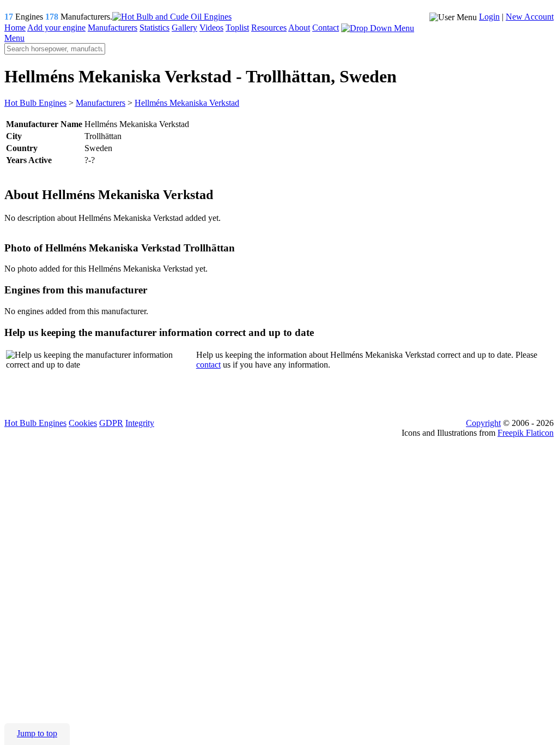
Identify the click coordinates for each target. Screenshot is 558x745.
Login (489, 16)
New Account (530, 16)
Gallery (184, 27)
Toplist (237, 27)
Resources (269, 27)
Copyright (483, 423)
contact (208, 364)
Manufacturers (112, 27)
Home (15, 27)
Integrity (139, 423)
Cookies (83, 423)
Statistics (154, 27)
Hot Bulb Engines (35, 423)
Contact (325, 27)
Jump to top (37, 733)
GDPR (111, 423)
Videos (211, 27)
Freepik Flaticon (526, 432)
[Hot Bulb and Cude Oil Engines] (172, 16)
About (299, 27)
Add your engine (56, 27)
